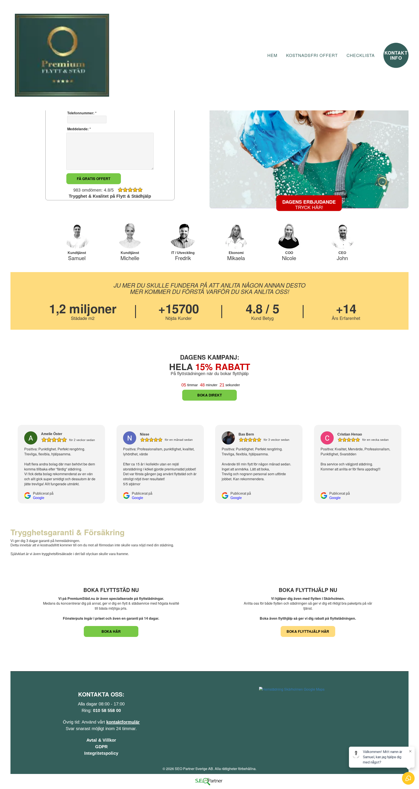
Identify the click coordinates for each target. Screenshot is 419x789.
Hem (272, 55)
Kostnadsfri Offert (312, 55)
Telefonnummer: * (81, 113)
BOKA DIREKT (209, 395)
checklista (361, 55)
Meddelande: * (78, 129)
